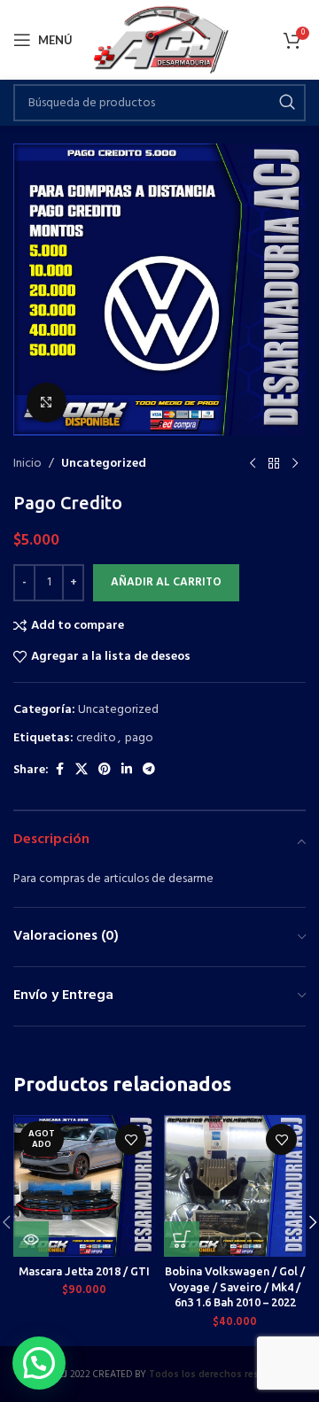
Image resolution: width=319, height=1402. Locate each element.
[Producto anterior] (252, 464)
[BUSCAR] (287, 102)
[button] (181, 1239)
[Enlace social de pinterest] (104, 770)
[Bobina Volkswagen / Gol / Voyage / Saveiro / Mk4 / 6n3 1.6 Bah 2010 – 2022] (235, 1186)
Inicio (27, 464)
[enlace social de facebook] (59, 770)
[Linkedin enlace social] (126, 770)
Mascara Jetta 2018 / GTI (84, 1271)
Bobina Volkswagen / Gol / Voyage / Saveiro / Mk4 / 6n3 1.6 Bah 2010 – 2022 (235, 1286)
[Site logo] (160, 40)
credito (96, 738)
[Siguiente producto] (295, 464)
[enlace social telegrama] (148, 770)
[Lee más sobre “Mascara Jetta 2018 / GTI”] (31, 1239)
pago (139, 738)
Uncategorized (103, 464)
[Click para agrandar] (46, 402)
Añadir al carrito (166, 582)
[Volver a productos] (273, 464)
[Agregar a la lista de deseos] (130, 1139)
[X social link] (81, 770)
